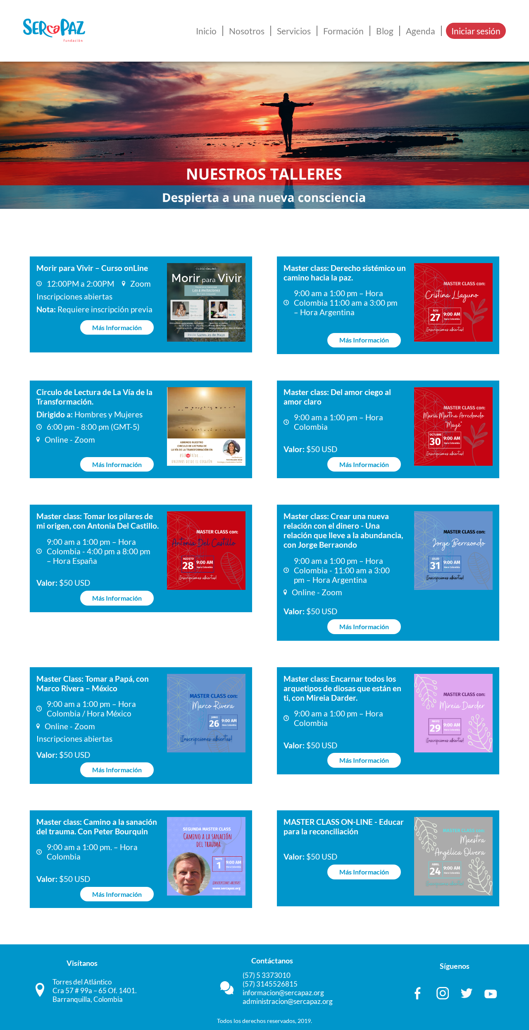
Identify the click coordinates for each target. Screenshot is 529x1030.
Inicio (206, 31)
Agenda (420, 31)
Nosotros (246, 31)
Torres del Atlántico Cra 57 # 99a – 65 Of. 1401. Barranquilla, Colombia (94, 990)
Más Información (117, 327)
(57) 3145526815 (270, 984)
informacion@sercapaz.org (283, 992)
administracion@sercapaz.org (288, 1001)
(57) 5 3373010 (267, 975)
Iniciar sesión (475, 31)
